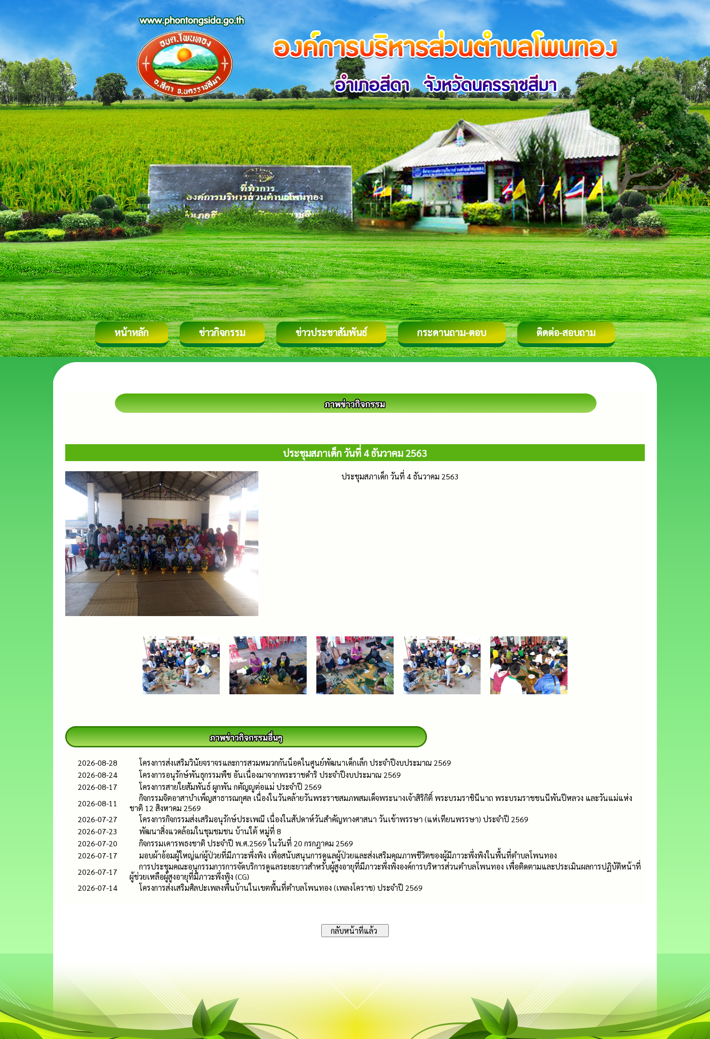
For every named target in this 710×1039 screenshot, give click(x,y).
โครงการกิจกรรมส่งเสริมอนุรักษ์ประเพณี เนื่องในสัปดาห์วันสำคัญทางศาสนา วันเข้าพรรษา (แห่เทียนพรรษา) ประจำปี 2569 (333, 819)
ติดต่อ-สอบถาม (566, 332)
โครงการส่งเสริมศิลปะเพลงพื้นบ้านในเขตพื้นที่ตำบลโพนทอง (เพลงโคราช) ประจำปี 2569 (281, 888)
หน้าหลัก (131, 332)
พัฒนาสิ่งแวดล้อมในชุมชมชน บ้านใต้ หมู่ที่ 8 (210, 831)
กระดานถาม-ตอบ (451, 332)
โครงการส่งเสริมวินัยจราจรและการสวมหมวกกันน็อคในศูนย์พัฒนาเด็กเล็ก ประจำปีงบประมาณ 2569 (295, 763)
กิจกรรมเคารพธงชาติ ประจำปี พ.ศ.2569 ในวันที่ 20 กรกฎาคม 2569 (246, 843)
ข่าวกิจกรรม (222, 332)
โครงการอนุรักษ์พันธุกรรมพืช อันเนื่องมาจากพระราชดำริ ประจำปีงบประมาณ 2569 (270, 775)
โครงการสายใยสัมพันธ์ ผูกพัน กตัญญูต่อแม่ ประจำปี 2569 (230, 787)
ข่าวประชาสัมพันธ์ (331, 332)
